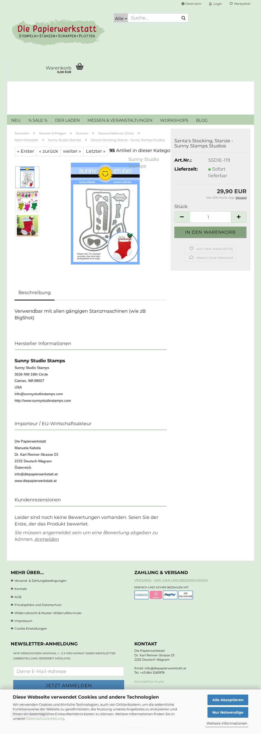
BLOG (202, 120)
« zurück (48, 151)
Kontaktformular (149, 681)
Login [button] (217, 4)
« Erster (25, 151)
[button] (191, 4)
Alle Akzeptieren (228, 700)
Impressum (23, 621)
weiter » (72, 151)
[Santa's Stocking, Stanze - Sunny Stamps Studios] (105, 213)
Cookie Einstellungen (31, 628)
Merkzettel (241, 4)
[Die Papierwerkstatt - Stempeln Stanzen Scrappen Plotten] (58, 33)
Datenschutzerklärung (45, 718)
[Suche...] (183, 18)
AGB (18, 597)
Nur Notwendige (227, 712)
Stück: (181, 206)
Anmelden (46, 539)
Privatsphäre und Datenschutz (38, 605)
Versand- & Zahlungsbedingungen (41, 581)
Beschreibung (34, 292)
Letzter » (96, 151)
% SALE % (37, 120)
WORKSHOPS (174, 120)
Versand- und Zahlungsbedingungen (171, 580)
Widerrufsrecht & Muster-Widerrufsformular (48, 613)
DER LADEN (67, 120)
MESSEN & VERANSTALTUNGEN (119, 120)
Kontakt (21, 589)
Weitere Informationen (226, 723)
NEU (16, 120)
